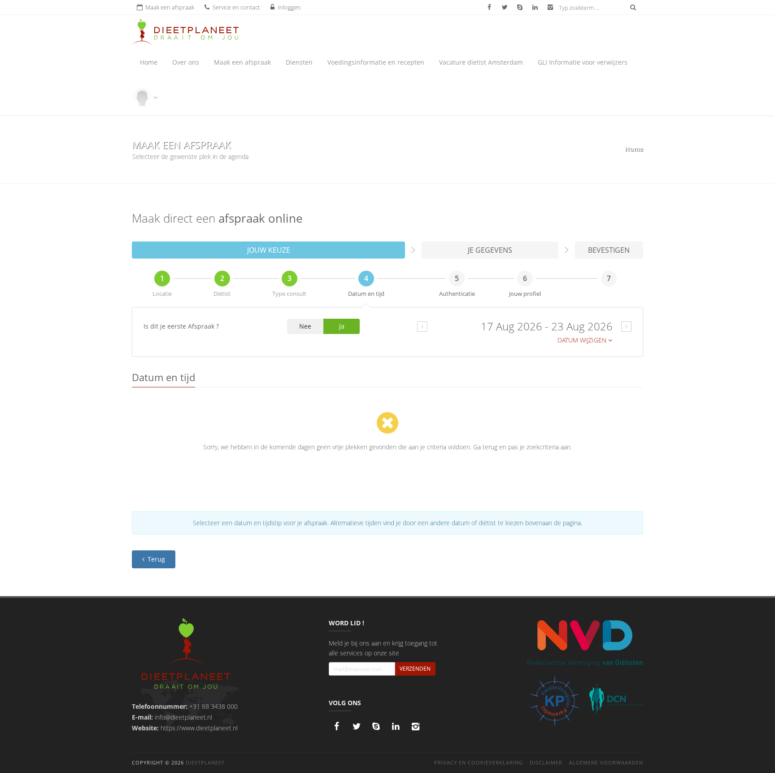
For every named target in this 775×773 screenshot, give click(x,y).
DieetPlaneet (205, 762)
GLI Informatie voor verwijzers (582, 62)
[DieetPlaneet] (186, 654)
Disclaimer (546, 762)
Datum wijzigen (582, 340)
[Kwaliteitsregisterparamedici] (554, 701)
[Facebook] (337, 726)
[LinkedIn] (396, 726)
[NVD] (585, 642)
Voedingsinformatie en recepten (375, 62)
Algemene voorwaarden (606, 762)
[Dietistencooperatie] (616, 699)
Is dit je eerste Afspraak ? (181, 326)
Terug (155, 559)
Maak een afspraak (242, 62)
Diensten (299, 62)
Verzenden (415, 668)
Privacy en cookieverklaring (478, 762)
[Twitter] (356, 726)
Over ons (185, 62)
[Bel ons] (376, 726)
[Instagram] (416, 726)
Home (148, 62)
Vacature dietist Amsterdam (481, 62)
